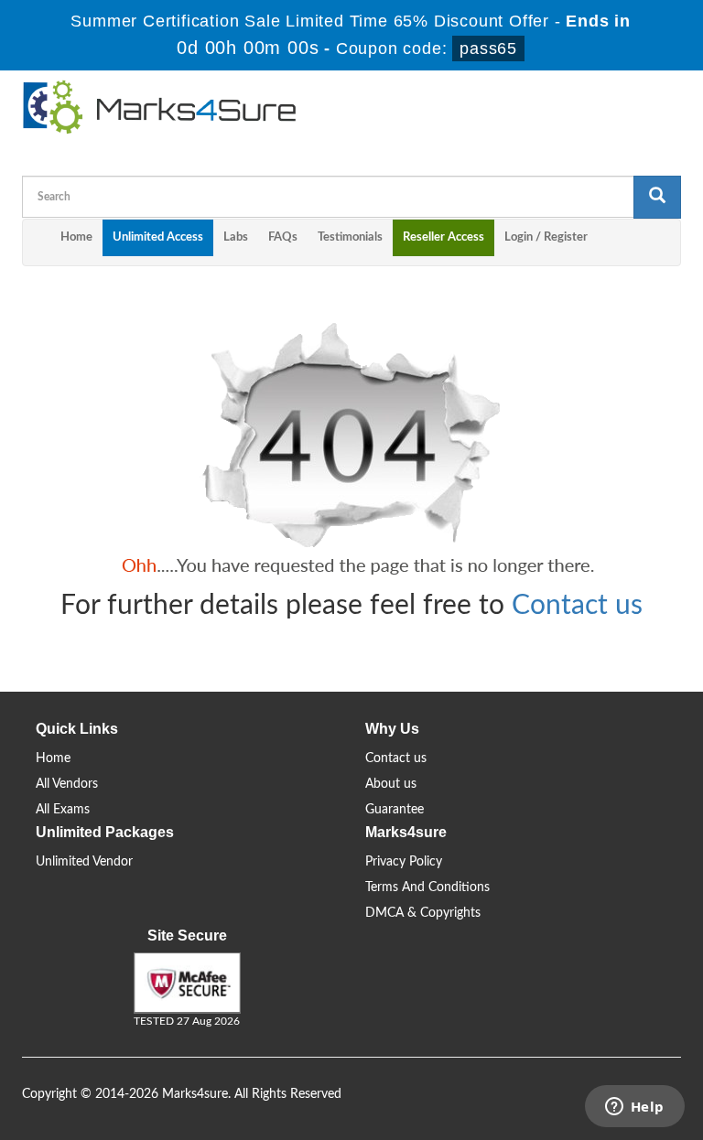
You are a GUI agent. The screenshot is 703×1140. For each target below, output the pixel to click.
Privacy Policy (403, 861)
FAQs (282, 237)
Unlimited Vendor (84, 861)
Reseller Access (443, 237)
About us (390, 784)
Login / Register (546, 237)
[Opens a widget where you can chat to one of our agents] (634, 1108)
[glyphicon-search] (657, 197)
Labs (235, 237)
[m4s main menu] (36, 242)
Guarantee (394, 809)
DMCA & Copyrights (423, 913)
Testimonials (350, 237)
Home (76, 237)
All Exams (63, 809)
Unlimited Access (158, 237)
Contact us (577, 605)
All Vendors (67, 784)
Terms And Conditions (427, 887)
